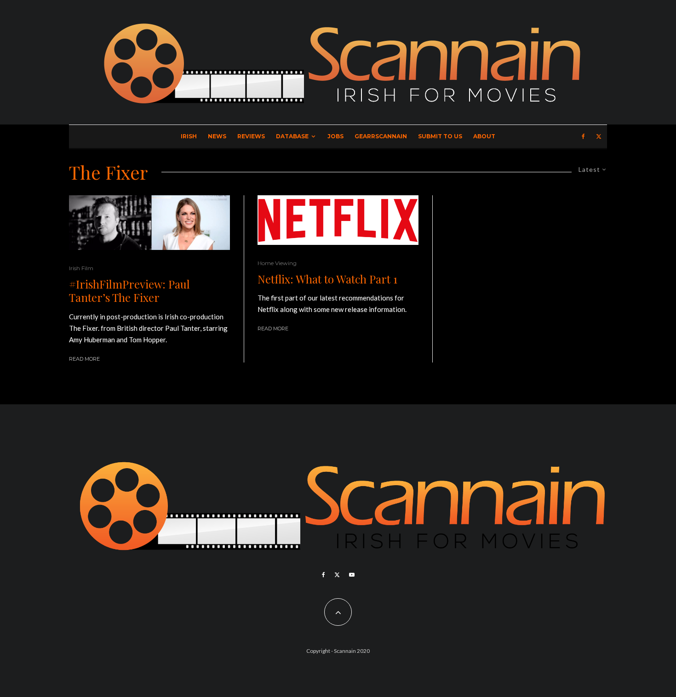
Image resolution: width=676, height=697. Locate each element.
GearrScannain (381, 136)
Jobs (335, 136)
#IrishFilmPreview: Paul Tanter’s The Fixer (129, 291)
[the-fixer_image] (149, 222)
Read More (84, 359)
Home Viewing (277, 263)
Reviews (251, 136)
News (217, 136)
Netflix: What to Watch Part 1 (327, 279)
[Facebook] (583, 136)
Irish (189, 136)
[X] (598, 136)
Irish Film (81, 268)
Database (292, 136)
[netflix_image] (338, 220)
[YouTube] (351, 575)
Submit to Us (440, 136)
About (484, 136)
